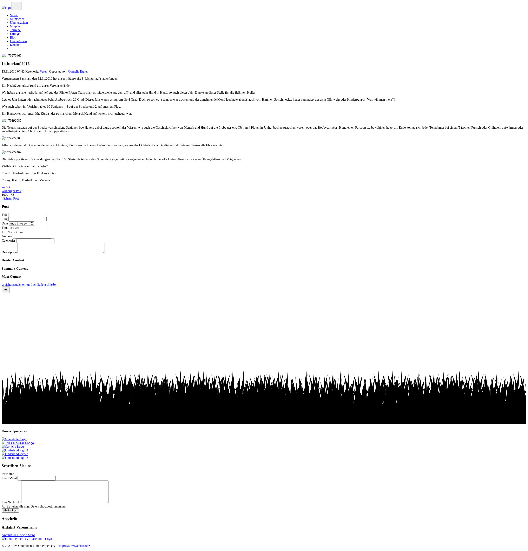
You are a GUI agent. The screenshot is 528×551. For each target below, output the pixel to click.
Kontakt (15, 45)
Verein (14, 15)
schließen (51, 284)
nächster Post (10, 198)
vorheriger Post (11, 191)
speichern (8, 284)
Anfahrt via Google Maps (18, 535)
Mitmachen (17, 19)
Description (10, 252)
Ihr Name (8, 474)
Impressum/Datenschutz (74, 545)
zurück (6, 187)
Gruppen (15, 26)
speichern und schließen (29, 284)
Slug (5, 219)
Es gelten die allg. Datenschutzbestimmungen (36, 506)
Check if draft (16, 232)
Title (5, 214)
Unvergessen (18, 41)
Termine (15, 30)
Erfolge (15, 33)
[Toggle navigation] (16, 6)
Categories (9, 240)
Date (5, 223)
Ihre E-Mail (10, 478)
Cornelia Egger (78, 71)
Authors (7, 236)
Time (5, 227)
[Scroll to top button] (5, 290)
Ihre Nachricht (11, 502)
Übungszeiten (19, 22)
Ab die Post (10, 510)
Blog (13, 37)
